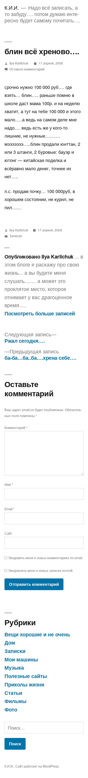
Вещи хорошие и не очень (37, 634)
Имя (9, 484)
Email (9, 509)
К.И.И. (12, 7)
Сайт (8, 533)
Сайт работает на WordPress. (37, 766)
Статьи (13, 692)
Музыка (14, 667)
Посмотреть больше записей (40, 313)
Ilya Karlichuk (18, 63)
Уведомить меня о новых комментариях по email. (45, 557)
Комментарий (16, 427)
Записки (15, 235)
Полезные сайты (26, 676)
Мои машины (21, 659)
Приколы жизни (24, 684)
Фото (11, 709)
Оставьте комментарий (26, 69)
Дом (10, 642)
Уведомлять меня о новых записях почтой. (40, 570)
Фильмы (15, 701)
